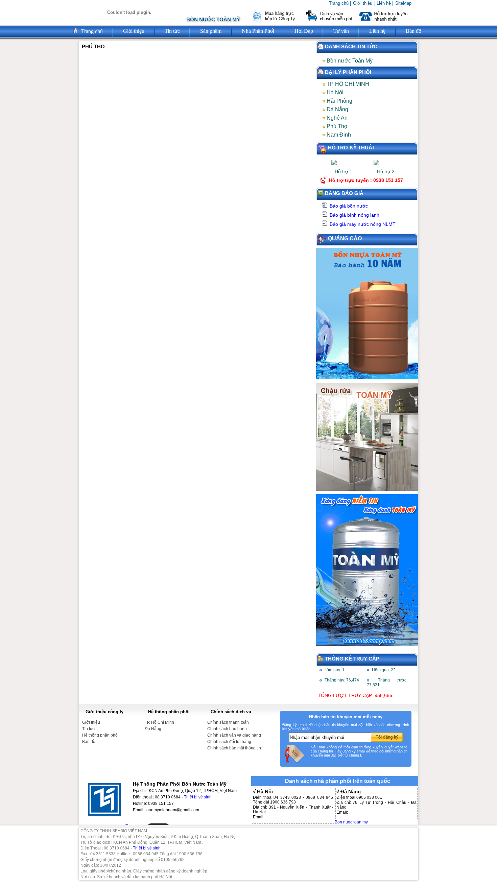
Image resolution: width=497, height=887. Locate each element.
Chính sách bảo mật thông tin (234, 748)
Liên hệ (377, 31)
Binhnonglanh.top (10, 885)
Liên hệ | (385, 3)
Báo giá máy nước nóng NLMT (363, 224)
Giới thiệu (133, 31)
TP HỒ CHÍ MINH (348, 84)
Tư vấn (341, 31)
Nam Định (339, 135)
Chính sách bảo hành (227, 728)
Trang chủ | (340, 3)
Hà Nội (335, 92)
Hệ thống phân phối (100, 735)
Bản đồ (413, 31)
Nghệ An (337, 118)
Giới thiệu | (364, 3)
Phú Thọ (337, 126)
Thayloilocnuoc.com (3, 885)
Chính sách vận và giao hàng (234, 735)
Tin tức (88, 728)
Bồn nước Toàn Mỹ (350, 61)
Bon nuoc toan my (351, 822)
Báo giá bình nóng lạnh (354, 215)
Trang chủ (91, 31)
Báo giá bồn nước (349, 206)
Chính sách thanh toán (228, 722)
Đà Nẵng (337, 109)
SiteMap (403, 3)
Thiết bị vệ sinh (198, 797)
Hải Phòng (339, 101)
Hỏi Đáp (303, 31)
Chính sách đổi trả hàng (229, 741)
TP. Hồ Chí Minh (159, 722)
